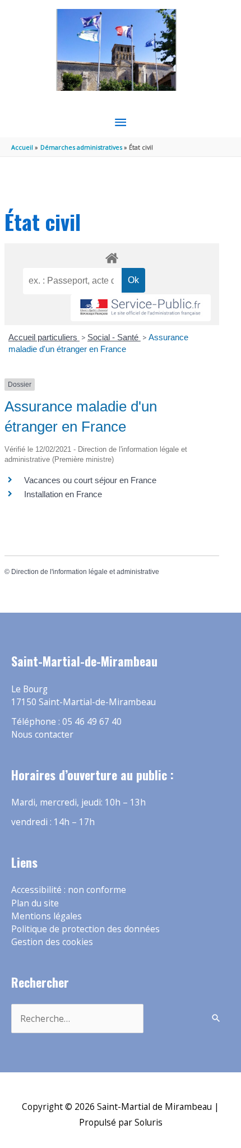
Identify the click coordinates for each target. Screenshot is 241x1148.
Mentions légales (46, 916)
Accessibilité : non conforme (68, 889)
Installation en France (63, 494)
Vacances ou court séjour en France (90, 480)
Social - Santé (114, 337)
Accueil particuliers (44, 337)
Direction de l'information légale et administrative (85, 572)
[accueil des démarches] (111, 256)
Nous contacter (42, 734)
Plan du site (35, 903)
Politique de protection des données (85, 929)
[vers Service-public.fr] (141, 308)
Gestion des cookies (52, 942)
